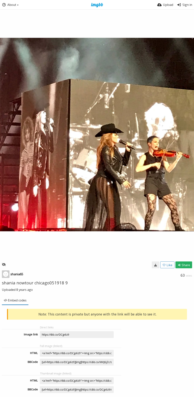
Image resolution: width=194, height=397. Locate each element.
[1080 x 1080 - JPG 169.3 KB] (155, 264)
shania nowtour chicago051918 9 (35, 283)
